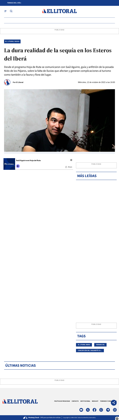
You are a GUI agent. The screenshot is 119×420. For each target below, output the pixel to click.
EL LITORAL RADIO (12, 41)
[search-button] (11, 11)
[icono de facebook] (94, 410)
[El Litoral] (59, 11)
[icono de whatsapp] (101, 410)
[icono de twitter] (88, 410)
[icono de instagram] (115, 410)
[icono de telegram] (108, 410)
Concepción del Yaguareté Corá (90, 350)
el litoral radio (84, 345)
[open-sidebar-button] (5, 11)
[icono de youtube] (81, 410)
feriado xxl (100, 345)
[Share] (114, 403)
